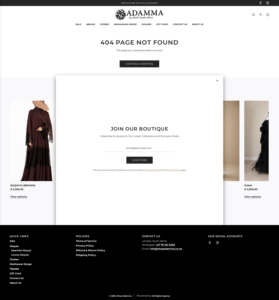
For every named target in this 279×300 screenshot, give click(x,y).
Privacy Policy (151, 170)
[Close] (217, 80)
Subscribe (139, 160)
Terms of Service (171, 170)
